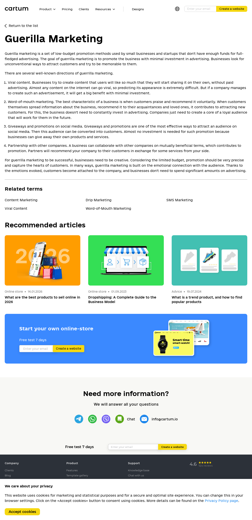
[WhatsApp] (92, 419)
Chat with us (136, 475)
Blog (8, 475)
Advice (177, 291)
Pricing (67, 9)
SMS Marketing (179, 200)
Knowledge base (138, 470)
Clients (84, 9)
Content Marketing (21, 200)
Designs (138, 9)
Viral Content (16, 208)
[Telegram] (78, 419)
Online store (14, 291)
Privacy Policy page (221, 501)
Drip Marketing (98, 200)
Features (72, 470)
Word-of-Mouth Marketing (108, 208)
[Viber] (106, 419)
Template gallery (77, 475)
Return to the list (23, 26)
